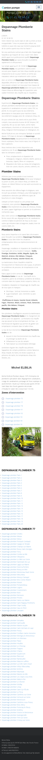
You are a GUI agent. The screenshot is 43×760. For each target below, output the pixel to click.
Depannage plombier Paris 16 (12, 514)
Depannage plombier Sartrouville (13, 623)
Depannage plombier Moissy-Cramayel (15, 577)
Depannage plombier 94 (13, 421)
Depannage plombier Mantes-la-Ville (15, 674)
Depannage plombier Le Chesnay (13, 646)
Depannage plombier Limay (11, 687)
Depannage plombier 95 (13, 424)
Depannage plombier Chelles (12, 534)
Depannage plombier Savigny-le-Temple (16, 544)
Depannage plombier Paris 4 (12, 483)
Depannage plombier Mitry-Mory (13, 575)
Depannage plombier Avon (11, 592)
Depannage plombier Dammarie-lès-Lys (16, 562)
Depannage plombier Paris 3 (12, 480)
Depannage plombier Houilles (12, 643)
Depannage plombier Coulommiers (14, 590)
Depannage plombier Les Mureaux (14, 638)
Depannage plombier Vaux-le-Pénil (14, 608)
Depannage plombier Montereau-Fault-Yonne (18, 572)
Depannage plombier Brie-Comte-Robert (16, 580)
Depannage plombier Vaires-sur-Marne (15, 600)
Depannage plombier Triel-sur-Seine (15, 718)
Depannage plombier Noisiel (12, 582)
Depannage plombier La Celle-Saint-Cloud (17, 664)
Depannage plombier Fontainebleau (14, 585)
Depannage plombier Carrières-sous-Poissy (17, 702)
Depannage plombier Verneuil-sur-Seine (16, 697)
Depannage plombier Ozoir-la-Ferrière (15, 567)
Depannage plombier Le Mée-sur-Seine (16, 559)
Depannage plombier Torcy (11, 552)
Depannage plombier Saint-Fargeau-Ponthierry (18, 603)
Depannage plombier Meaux (12, 536)
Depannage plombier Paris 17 (12, 516)
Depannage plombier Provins (12, 598)
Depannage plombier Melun (12, 539)
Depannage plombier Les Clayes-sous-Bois (17, 677)
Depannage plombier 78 (14, 406)
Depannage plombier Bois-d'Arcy (13, 705)
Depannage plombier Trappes (12, 648)
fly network (36, 753)
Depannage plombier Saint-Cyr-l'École (15, 689)
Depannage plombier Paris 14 (12, 508)
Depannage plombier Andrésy (12, 710)
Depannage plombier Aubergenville (14, 715)
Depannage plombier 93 (13, 417)
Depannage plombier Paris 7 (12, 491)
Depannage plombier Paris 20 (12, 524)
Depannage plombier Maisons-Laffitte (15, 661)
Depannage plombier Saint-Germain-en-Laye (17, 628)
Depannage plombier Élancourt (13, 656)
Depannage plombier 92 (14, 413)
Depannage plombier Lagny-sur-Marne (15, 564)
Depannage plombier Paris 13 (12, 506)
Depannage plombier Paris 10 (12, 498)
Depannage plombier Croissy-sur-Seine (16, 720)
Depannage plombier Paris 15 (12, 511)
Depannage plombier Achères (12, 669)
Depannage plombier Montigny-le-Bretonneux (18, 636)
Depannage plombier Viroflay (12, 684)
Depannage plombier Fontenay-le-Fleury (16, 707)
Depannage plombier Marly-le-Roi (13, 679)
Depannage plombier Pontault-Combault (16, 541)
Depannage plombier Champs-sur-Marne (16, 546)
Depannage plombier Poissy (12, 631)
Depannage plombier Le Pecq (12, 692)
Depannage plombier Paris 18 (12, 519)
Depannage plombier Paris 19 (12, 521)
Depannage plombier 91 (14, 409)
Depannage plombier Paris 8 (12, 493)
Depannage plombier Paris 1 (12, 475)
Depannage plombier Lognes (12, 587)
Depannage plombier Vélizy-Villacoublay (16, 666)
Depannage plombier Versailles (13, 620)
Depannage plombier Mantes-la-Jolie (15, 625)
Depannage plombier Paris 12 (12, 503)
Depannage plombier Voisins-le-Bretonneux (17, 712)
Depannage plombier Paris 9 (12, 496)
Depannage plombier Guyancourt (13, 654)
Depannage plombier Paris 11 (12, 501)
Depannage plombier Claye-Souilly (14, 605)
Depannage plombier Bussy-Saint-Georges (17, 549)
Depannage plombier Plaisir (11, 641)
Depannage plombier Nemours (13, 595)
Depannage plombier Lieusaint (13, 610)
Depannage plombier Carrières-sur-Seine (16, 694)
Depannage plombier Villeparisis (13, 557)
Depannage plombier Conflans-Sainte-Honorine (19, 633)
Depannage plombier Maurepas (13, 671)
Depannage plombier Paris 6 (12, 488)
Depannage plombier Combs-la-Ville (14, 554)
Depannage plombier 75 (14, 398)
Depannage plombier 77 (14, 402)
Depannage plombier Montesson (13, 700)
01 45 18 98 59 (34, 1)
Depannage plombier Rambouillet (13, 659)
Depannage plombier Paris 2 (12, 478)
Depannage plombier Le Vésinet (13, 682)
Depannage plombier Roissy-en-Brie (14, 569)
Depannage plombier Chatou (12, 651)
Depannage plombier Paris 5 (12, 485)
